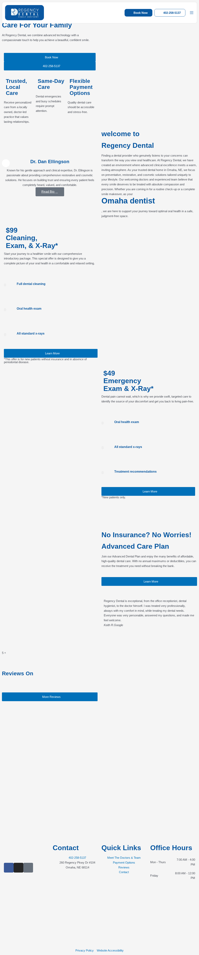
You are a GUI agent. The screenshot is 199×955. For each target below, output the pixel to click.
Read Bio (48, 192)
